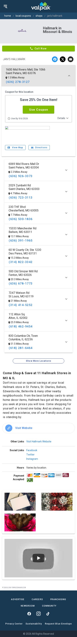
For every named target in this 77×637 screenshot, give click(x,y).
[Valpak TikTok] (48, 614)
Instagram (32, 458)
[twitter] (63, 59)
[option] (38, 428)
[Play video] (38, 558)
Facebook (31, 450)
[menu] (5, 6)
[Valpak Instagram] (38, 614)
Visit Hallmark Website (38, 441)
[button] (38, 110)
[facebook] (55, 59)
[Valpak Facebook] (29, 614)
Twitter (30, 454)
